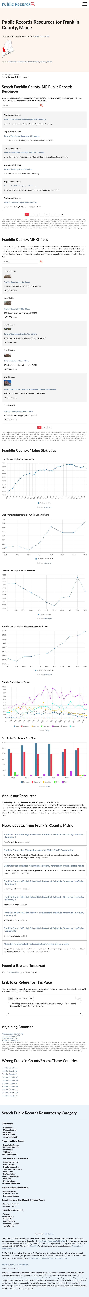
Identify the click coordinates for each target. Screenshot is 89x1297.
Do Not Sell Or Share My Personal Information (48, 1258)
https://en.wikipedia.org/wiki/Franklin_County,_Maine (30, 62)
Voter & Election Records (12, 1169)
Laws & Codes (8, 1172)
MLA (25, 998)
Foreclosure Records (10, 1147)
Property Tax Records (11, 1145)
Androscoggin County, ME (12, 1034)
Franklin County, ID (9, 1068)
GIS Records (7, 1152)
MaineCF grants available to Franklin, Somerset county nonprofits (36, 944)
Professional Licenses (11, 1196)
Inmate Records (9, 1221)
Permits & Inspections (11, 1167)
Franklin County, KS (10, 1077)
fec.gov (48, 786)
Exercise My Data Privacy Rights (15, 1265)
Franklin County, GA (10, 1093)
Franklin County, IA (9, 1096)
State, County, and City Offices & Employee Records (23, 1200)
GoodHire (34, 1246)
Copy (78, 998)
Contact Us (14, 972)
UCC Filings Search (10, 1154)
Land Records (8, 1150)
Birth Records (8, 1128)
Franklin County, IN (9, 1074)
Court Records (8, 1216)
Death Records (8, 1132)
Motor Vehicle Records (11, 1183)
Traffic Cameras (8, 1226)
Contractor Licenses (10, 1194)
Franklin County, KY (10, 1080)
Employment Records (11, 1204)
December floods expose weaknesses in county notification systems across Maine (44, 866)
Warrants (6, 1214)
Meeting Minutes (9, 1181)
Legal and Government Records (15, 1158)
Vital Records (7, 1124)
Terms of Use (7, 1249)
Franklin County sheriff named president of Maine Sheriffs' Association (38, 850)
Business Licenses (9, 1191)
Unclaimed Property (10, 1162)
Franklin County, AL (10, 1083)
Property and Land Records (13, 1141)
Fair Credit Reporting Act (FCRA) (52, 1241)
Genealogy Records (10, 1137)
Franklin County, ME (41, 36)
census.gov (48, 507)
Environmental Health (11, 1176)
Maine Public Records (10, 75)
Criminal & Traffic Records (12, 1210)
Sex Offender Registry (11, 1224)
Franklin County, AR (10, 1086)
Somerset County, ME (11, 1040)
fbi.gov (48, 730)
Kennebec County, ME (11, 1036)
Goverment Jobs (9, 1206)
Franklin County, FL (10, 1090)
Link (10, 998)
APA (31, 998)
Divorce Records (9, 1135)
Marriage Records (9, 1130)
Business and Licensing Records (15, 1187)
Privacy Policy (77, 1246)
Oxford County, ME (10, 1038)
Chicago (18, 998)
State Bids (7, 1179)
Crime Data (7, 1219)
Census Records (9, 1164)
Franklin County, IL (9, 1071)
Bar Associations (9, 1174)
